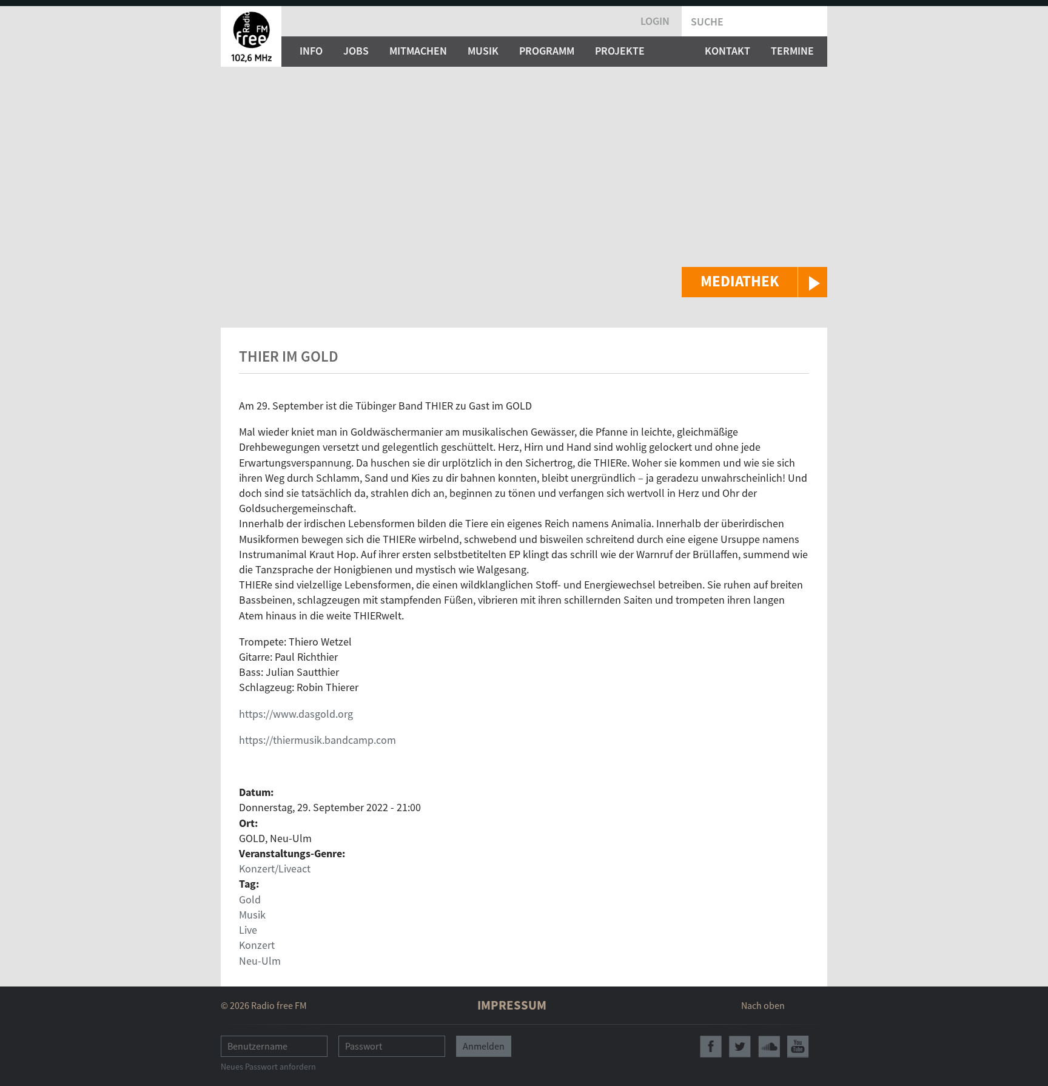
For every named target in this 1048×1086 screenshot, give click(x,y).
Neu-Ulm (260, 961)
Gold (250, 899)
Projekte (620, 51)
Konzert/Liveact (275, 868)
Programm (546, 51)
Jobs (356, 51)
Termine (792, 51)
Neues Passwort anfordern (268, 1066)
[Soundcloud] (769, 1046)
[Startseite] (251, 36)
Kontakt (727, 51)
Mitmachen (418, 51)
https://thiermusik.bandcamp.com (317, 740)
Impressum (511, 1005)
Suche (707, 22)
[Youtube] (798, 1046)
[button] (754, 282)
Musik (483, 51)
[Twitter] (740, 1046)
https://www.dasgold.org (296, 714)
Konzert (257, 945)
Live (248, 930)
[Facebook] (711, 1046)
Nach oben (763, 1005)
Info (311, 51)
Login (655, 21)
